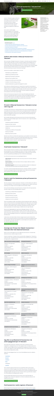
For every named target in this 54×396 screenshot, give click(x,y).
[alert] (27, 393)
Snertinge (7, 365)
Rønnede (7, 357)
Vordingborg (7, 356)
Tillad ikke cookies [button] (29, 394)
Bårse (6, 361)
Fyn (36, 1)
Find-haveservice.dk (8, 1)
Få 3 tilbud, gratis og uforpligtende (27, 10)
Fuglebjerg (7, 359)
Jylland (33, 1)
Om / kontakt (44, 1)
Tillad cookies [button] (24, 394)
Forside (29, 1)
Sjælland (39, 1)
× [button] (53, 390)
